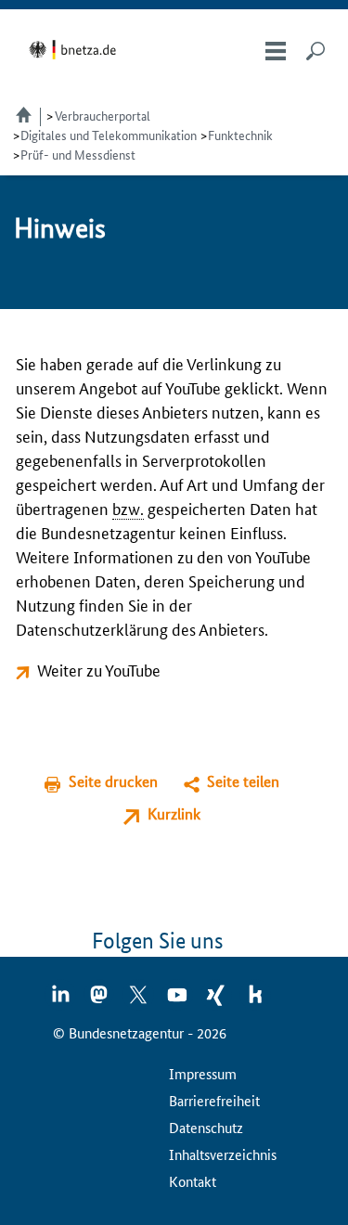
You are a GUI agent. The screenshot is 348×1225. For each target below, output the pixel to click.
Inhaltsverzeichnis (223, 1154)
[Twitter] (139, 1000)
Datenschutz (206, 1127)
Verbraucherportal (102, 115)
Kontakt (192, 1181)
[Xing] (217, 1000)
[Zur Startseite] (75, 49)
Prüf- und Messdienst (77, 154)
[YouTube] (178, 1000)
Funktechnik (240, 134)
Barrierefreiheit (214, 1100)
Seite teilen (243, 781)
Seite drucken (113, 781)
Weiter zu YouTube (99, 669)
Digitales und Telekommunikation (108, 134)
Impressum (203, 1073)
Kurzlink (174, 813)
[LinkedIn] (61, 1000)
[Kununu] (255, 1000)
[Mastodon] (100, 1000)
